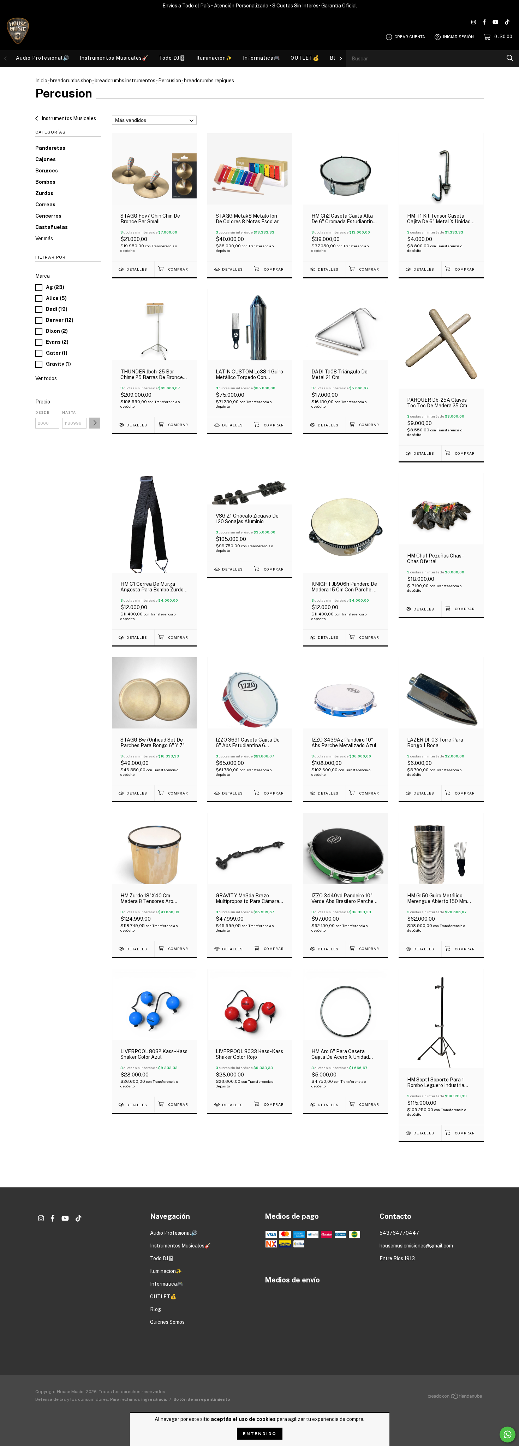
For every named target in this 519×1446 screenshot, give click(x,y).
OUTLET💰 (305, 58)
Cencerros (48, 216)
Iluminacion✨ (214, 58)
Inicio (41, 80)
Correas (45, 204)
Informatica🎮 (261, 58)
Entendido (259, 1433)
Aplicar (94, 423)
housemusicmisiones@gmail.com (416, 1246)
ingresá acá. (154, 1399)
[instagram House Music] (474, 22)
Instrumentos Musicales (68, 118)
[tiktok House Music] (507, 22)
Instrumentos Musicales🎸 (114, 58)
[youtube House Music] (495, 22)
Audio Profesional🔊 (42, 58)
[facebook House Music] (484, 22)
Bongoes (46, 170)
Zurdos (44, 193)
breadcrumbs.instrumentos (125, 80)
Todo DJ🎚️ (172, 58)
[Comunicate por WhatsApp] (507, 1434)
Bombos (45, 182)
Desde (42, 412)
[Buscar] (510, 58)
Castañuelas (51, 227)
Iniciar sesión (458, 37)
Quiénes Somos (167, 1322)
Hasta (69, 412)
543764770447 (399, 1233)
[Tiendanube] (455, 1397)
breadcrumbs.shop (71, 80)
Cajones (45, 159)
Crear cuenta (409, 37)
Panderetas (50, 148)
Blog (155, 1309)
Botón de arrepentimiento (201, 1399)
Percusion (169, 80)
